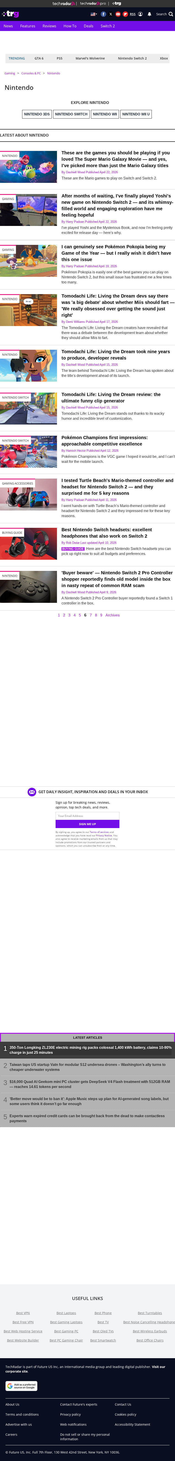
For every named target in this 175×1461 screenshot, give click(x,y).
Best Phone (103, 1313)
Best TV (103, 1322)
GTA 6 (39, 58)
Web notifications (73, 1424)
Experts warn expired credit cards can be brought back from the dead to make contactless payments (87, 1118)
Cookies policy (125, 1414)
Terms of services (100, 832)
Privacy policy (70, 1414)
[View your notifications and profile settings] (149, 14)
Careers (11, 1434)
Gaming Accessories (17, 483)
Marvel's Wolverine (90, 58)
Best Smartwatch (103, 1340)
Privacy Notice (104, 835)
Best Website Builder (23, 1340)
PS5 (59, 58)
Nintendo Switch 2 (132, 58)
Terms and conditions (22, 1414)
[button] (164, 14)
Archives (113, 615)
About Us (12, 1404)
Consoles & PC (31, 73)
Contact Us (123, 1404)
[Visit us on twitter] (110, 14)
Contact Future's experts (78, 1404)
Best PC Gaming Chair (66, 1340)
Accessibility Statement (132, 1424)
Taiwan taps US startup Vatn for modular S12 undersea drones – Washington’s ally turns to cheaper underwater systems (88, 1066)
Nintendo (53, 73)
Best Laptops (66, 1313)
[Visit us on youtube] (118, 14)
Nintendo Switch (15, 397)
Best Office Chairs (150, 1340)
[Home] (64, 3)
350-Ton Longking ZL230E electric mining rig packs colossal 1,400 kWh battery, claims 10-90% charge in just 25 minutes (91, 1049)
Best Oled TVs (103, 1331)
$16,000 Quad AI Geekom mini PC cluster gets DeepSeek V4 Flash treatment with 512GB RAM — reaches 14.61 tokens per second (90, 1084)
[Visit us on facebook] (103, 14)
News (8, 25)
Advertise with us (18, 1424)
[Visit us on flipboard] (125, 14)
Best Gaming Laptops (66, 1322)
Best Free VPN (23, 1322)
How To (70, 25)
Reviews (49, 25)
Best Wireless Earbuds (150, 1331)
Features (27, 25)
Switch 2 (108, 25)
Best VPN (23, 1313)
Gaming (10, 73)
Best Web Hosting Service (23, 1331)
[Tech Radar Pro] (91, 3)
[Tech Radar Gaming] (114, 3)
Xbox (164, 58)
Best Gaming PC (66, 1331)
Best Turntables (150, 1313)
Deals (88, 25)
